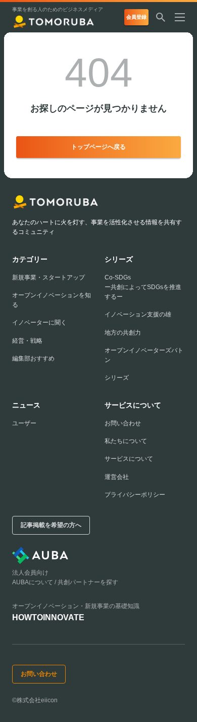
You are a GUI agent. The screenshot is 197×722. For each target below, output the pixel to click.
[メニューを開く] (184, 17)
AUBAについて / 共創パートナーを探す (65, 582)
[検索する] (161, 17)
